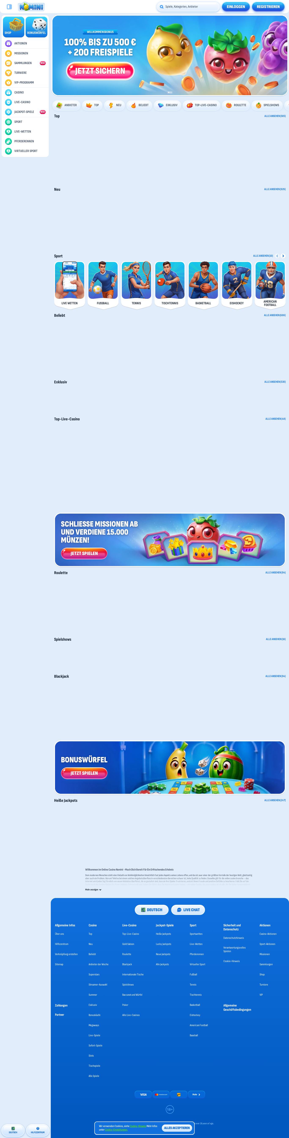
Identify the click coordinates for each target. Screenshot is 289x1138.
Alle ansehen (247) (275, 800)
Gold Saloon (128, 944)
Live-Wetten (196, 944)
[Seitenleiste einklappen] (9, 6)
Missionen (265, 954)
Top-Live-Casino (67, 419)
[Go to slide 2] (171, 92)
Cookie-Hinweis (231, 961)
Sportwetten (196, 934)
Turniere (264, 984)
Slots (91, 1055)
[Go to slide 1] (169, 92)
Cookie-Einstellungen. (116, 1129)
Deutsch (154, 909)
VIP (261, 995)
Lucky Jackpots (163, 944)
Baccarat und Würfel (132, 995)
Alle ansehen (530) (275, 382)
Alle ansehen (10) (263, 256)
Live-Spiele (94, 1035)
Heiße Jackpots (65, 800)
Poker (125, 1005)
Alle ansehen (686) (275, 315)
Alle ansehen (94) (276, 572)
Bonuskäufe (94, 1015)
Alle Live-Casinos (131, 1015)
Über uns (59, 934)
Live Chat (191, 909)
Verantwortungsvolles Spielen (234, 949)
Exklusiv (60, 382)
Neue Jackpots (163, 954)
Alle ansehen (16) (276, 639)
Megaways (94, 1025)
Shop (262, 974)
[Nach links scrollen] (56, 55)
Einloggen (236, 6)
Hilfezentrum (61, 944)
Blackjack (61, 676)
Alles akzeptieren (177, 1128)
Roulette (61, 572)
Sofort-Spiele (95, 1045)
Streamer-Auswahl (98, 984)
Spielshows (62, 639)
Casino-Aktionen (268, 934)
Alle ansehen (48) (276, 419)
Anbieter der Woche (99, 964)
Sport (58, 256)
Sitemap (59, 964)
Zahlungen (61, 1006)
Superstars (94, 974)
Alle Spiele (94, 1076)
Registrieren (268, 6)
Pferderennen (197, 954)
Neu (57, 189)
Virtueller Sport (197, 964)
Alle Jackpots (162, 964)
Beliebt (59, 315)
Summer (93, 995)
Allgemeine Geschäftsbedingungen (237, 1008)
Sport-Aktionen (267, 944)
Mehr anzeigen (91, 889)
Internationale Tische (133, 974)
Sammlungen (266, 964)
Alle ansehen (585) (275, 116)
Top (57, 116)
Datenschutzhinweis (233, 938)
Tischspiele (94, 1066)
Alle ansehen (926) (275, 189)
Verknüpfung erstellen (66, 954)
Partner (59, 1015)
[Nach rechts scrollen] (283, 55)
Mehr (195, 1094)
